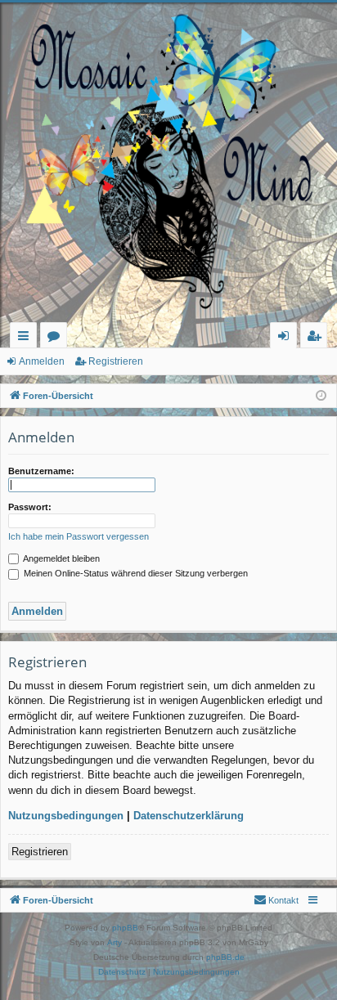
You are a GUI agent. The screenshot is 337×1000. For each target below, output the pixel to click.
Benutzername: (41, 471)
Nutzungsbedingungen (66, 815)
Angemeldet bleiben (60, 558)
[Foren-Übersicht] (168, 162)
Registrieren (115, 361)
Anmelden (42, 361)
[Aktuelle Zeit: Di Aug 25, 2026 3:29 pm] (321, 396)
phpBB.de (225, 957)
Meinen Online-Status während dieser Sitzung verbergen (134, 573)
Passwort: (30, 507)
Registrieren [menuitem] (317, 338)
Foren (56, 338)
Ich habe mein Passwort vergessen (78, 536)
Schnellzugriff (26, 338)
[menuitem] (276, 900)
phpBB (125, 927)
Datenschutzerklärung (188, 815)
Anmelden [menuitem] (286, 338)
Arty (114, 942)
